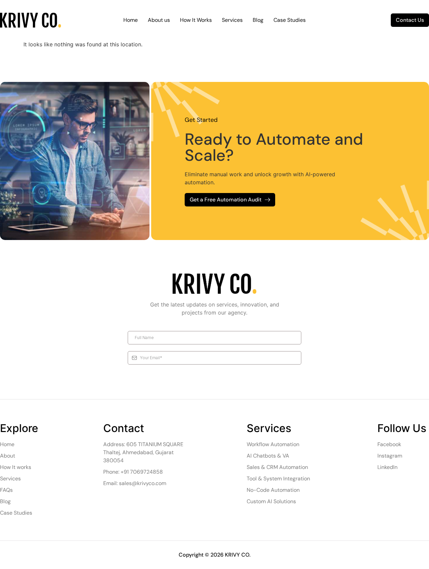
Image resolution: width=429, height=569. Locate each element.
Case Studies (289, 19)
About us (159, 19)
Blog (258, 19)
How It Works (196, 19)
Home (130, 19)
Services (232, 19)
